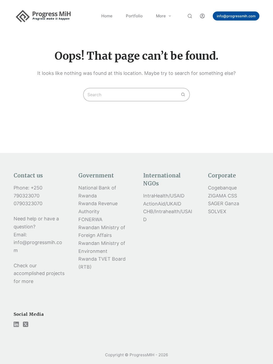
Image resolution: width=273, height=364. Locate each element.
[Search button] (183, 94)
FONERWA (90, 219)
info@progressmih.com (236, 16)
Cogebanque (222, 188)
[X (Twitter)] (25, 324)
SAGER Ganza (223, 203)
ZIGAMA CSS (222, 196)
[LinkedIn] (16, 324)
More (161, 15)
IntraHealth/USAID (163, 196)
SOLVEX (217, 211)
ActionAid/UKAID (162, 204)
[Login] (202, 16)
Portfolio (134, 15)
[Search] (190, 16)
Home (107, 15)
